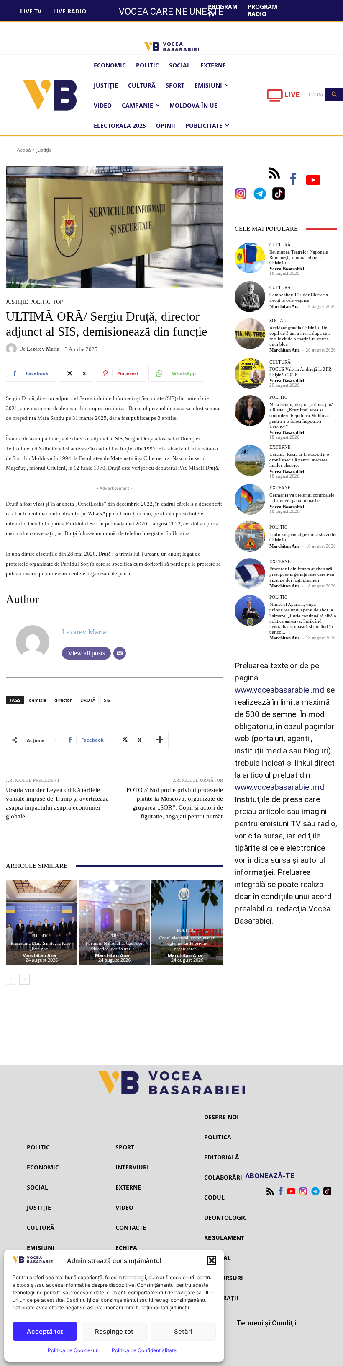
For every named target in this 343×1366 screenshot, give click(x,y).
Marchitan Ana (39, 955)
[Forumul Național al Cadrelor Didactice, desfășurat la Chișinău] (114, 922)
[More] (160, 740)
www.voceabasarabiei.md (279, 690)
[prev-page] (11, 979)
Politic (40, 302)
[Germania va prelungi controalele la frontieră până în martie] (250, 499)
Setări (183, 1331)
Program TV (223, 10)
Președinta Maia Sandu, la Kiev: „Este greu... (41, 946)
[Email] (119, 653)
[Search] (334, 94)
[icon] (275, 97)
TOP (58, 302)
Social (277, 320)
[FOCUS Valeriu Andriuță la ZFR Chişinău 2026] (250, 373)
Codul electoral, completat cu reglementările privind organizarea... (187, 943)
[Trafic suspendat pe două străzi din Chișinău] (250, 536)
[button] (211, 1260)
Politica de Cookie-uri (73, 1350)
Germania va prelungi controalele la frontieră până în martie (301, 497)
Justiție (44, 149)
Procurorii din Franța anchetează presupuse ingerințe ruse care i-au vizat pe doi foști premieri (301, 574)
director (63, 700)
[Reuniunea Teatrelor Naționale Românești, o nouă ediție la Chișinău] (250, 258)
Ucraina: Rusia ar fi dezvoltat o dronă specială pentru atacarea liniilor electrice (299, 460)
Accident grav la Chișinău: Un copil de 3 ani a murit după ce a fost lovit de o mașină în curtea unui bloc (299, 336)
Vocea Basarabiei (286, 268)
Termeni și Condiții (266, 1323)
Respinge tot (114, 1331)
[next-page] (24, 979)
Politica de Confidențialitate (144, 1350)
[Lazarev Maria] (12, 348)
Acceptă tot (45, 1331)
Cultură (280, 245)
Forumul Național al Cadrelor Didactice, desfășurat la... (114, 946)
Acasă (24, 149)
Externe (280, 447)
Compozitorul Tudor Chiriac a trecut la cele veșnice (298, 297)
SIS (107, 700)
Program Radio (262, 10)
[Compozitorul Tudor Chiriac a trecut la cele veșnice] (250, 296)
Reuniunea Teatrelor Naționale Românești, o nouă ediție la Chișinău (298, 257)
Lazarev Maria (43, 349)
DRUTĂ (87, 700)
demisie (37, 700)
